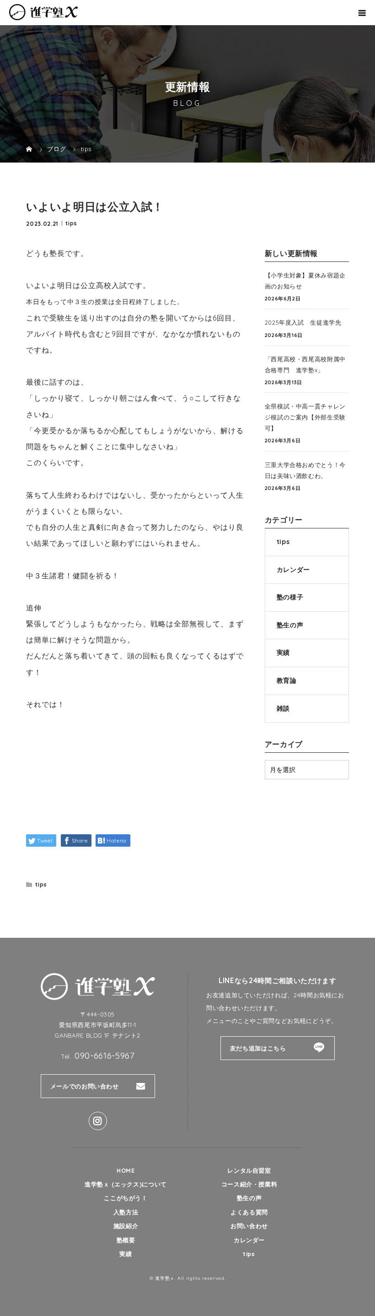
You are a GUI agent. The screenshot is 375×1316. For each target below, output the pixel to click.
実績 (283, 652)
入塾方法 (126, 1212)
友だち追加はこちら (258, 1048)
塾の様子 (290, 597)
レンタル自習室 (249, 1170)
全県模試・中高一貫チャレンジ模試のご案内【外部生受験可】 (305, 417)
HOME (126, 1170)
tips (71, 222)
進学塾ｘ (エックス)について (126, 1184)
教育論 (287, 680)
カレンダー (293, 570)
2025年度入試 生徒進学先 (303, 322)
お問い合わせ (249, 1225)
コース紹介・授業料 (249, 1184)
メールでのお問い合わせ (84, 1086)
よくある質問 (249, 1212)
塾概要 (126, 1240)
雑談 (283, 708)
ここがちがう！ (125, 1198)
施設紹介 (126, 1225)
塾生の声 (290, 625)
